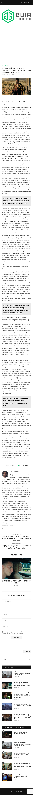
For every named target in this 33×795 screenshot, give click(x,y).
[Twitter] (23, 2)
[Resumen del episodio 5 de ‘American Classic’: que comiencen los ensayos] (7, 755)
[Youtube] (28, 2)
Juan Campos (11, 75)
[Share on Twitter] (23, 465)
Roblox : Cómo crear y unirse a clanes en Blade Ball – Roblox (22, 776)
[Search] (31, 2)
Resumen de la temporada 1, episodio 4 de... (16, 582)
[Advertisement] (16, 46)
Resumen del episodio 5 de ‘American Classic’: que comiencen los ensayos (21, 754)
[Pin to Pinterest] (25, 465)
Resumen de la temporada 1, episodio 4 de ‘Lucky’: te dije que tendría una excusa (22, 684)
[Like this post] (19, 465)
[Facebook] (21, 2)
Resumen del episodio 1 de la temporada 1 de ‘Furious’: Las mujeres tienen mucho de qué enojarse (22, 695)
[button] (3, 573)
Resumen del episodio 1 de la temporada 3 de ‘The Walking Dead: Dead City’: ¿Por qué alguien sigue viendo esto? (22, 717)
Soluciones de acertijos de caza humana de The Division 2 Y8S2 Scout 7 (22, 705)
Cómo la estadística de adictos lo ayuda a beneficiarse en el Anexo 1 (22, 733)
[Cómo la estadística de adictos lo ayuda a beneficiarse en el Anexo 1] (7, 734)
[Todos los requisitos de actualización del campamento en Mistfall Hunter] (7, 674)
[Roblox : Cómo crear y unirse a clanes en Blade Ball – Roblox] (7, 777)
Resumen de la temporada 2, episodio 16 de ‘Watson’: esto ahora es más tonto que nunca (22, 766)
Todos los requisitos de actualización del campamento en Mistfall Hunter (22, 673)
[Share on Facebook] (21, 465)
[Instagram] (24, 2)
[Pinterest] (26, 2)
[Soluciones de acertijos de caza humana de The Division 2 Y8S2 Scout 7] (7, 706)
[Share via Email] (27, 465)
